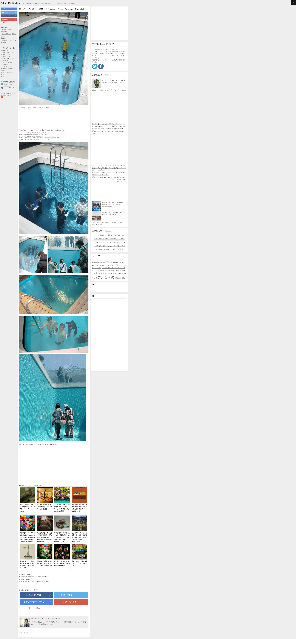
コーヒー (121, 265)
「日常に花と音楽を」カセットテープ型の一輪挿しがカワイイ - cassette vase (110, 246)
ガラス (10, 40)
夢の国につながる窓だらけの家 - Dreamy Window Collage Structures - (62, 563)
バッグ (104, 268)
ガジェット (4, 56)
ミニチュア (108, 271)
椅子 (116, 273)
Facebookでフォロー (9, 88)
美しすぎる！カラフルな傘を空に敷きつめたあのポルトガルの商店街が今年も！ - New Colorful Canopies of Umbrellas (27, 537)
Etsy (98, 262)
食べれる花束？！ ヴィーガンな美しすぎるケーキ (109, 242)
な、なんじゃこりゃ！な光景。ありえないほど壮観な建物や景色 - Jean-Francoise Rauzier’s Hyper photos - (79, 537)
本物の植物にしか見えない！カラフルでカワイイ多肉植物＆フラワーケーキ (110, 249)
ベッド (98, 271)
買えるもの (106, 277)
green (101, 262)
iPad (104, 262)
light (120, 262)
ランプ (114, 271)
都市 (120, 278)
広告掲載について (74, 3)
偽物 (2, 42)
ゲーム (3, 60)
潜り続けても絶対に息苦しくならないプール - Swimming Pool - (50, 9)
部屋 (117, 278)
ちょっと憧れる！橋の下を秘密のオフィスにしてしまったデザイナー (110, 239)
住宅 (95, 273)
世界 (119, 270)
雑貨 (2, 76)
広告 (2, 70)
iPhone (109, 262)
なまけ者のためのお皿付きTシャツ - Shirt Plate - (33, 577)
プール (14, 40)
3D (93, 262)
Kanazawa (4, 40)
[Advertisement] (37, 118)
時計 (106, 273)
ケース (107, 265)
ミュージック (5, 66)
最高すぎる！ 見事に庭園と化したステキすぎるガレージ (79, 563)
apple (95, 262)
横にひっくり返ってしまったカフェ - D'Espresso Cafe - (108, 165)
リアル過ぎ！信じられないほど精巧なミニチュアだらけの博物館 (44, 506)
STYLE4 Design (10, 3)
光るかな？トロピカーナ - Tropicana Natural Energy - (34, 581)
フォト (3, 64)
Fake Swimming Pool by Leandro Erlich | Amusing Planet (40, 444)
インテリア (4, 54)
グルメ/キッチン (5, 58)
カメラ (98, 265)
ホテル (102, 271)
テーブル (98, 268)
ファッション (5, 62)
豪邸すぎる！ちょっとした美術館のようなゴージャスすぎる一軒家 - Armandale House (113, 205)
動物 (99, 273)
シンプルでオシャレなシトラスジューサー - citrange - (108, 124)
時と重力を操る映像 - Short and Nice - (121, 179)
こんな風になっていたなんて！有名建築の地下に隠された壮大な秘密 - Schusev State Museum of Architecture (44, 537)
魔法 (123, 278)
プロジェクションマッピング (115, 268)
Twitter (51, 624)
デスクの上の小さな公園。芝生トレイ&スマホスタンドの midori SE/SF (110, 235)
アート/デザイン (6, 34)
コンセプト (114, 265)
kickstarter (115, 262)
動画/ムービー (5, 68)
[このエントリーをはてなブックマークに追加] (82, 9)
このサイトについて (61, 3)
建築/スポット (5, 72)
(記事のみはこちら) (7, 85)
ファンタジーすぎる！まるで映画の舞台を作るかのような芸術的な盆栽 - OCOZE (113, 82)
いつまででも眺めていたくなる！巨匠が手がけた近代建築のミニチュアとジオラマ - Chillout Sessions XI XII (62, 537)
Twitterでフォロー (9, 84)
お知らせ (3, 50)
